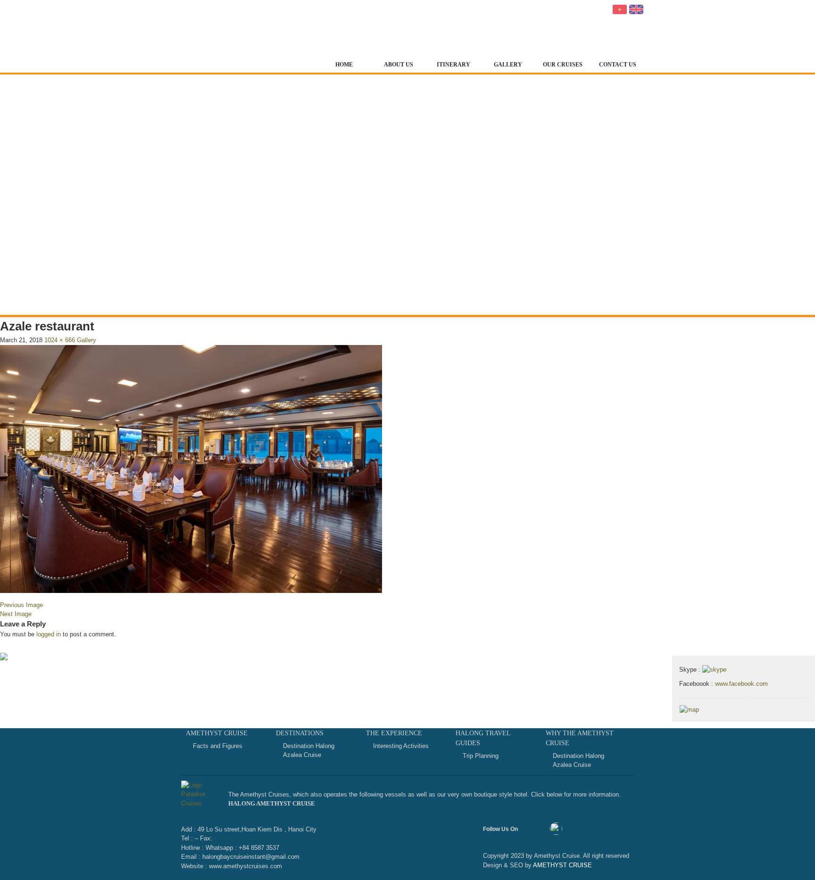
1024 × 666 (59, 340)
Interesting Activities (401, 745)
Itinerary (453, 64)
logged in (48, 634)
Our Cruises (562, 64)
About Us (398, 64)
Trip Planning (481, 755)
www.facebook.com (741, 683)
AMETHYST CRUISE (562, 865)
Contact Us (617, 64)
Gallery (508, 64)
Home (344, 64)
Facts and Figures (217, 745)
